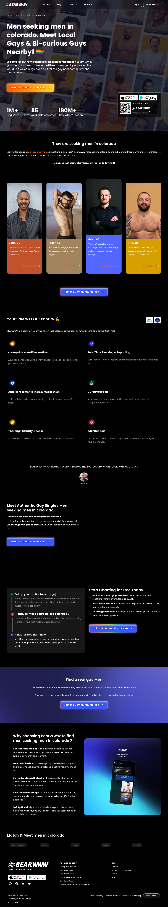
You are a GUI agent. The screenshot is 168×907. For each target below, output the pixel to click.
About (114, 874)
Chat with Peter (69, 265)
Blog (59, 4)
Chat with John (30, 265)
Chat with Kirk (149, 265)
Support (88, 4)
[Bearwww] (16, 4)
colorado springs (18, 845)
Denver (44, 845)
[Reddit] (29, 883)
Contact (46, 4)
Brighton (137, 845)
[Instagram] (10, 883)
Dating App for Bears (68, 866)
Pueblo (75, 845)
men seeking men (37, 151)
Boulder (106, 845)
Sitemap (137, 895)
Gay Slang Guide (67, 870)
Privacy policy (97, 895)
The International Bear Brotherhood (75, 884)
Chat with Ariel (110, 265)
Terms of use (127, 895)
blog (114, 877)
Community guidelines (121, 870)
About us (72, 4)
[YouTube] (23, 883)
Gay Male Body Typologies (71, 877)
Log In (137, 4)
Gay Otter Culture (67, 881)
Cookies (108, 895)
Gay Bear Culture (67, 874)
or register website (140, 113)
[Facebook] (16, 883)
